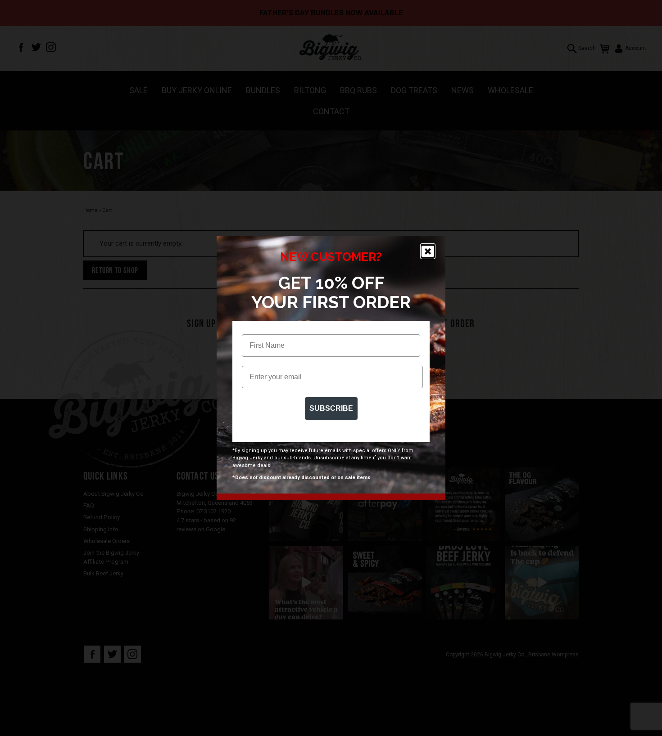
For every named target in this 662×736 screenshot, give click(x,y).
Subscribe (331, 408)
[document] (331, 368)
